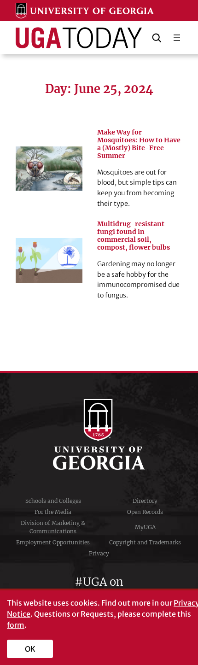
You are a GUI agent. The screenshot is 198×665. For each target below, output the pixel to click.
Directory (145, 500)
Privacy (99, 553)
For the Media (53, 511)
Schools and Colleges (53, 500)
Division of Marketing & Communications (53, 527)
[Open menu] (176, 37)
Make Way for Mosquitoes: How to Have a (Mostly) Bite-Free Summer (139, 144)
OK (30, 648)
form (15, 625)
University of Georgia (99, 434)
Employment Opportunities (53, 542)
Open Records (145, 511)
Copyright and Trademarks (145, 542)
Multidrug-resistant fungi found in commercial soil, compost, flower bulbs (133, 235)
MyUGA (145, 527)
